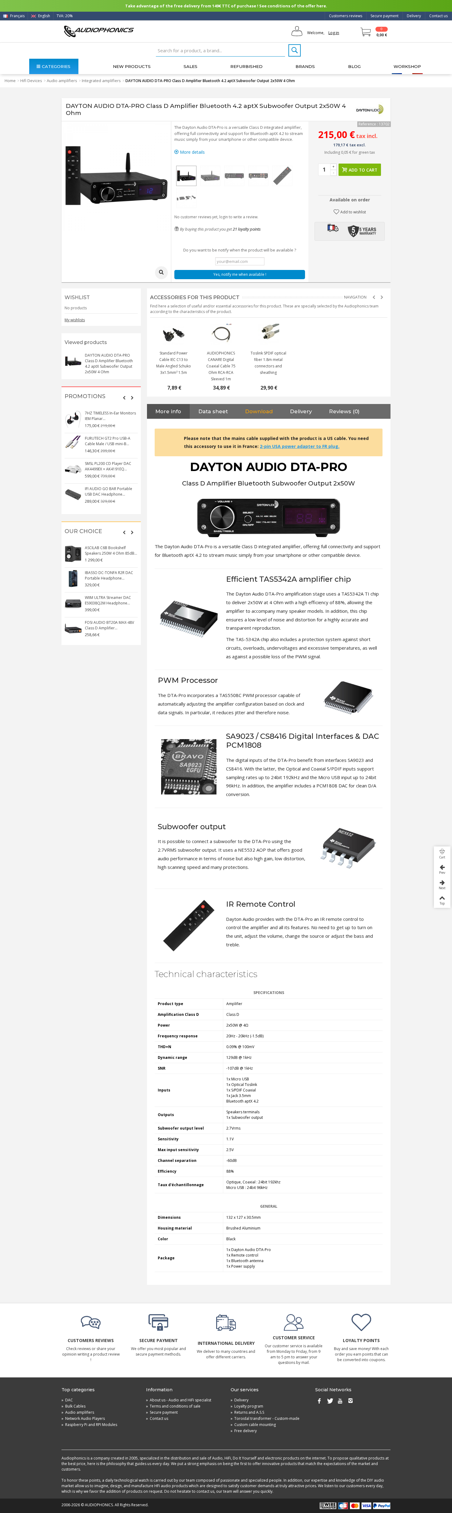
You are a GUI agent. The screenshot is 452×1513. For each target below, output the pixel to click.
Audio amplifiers (62, 80)
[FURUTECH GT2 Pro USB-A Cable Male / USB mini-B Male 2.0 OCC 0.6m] (73, 444)
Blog (354, 66)
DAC (67, 1400)
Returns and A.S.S (247, 1412)
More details (192, 152)
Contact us (438, 15)
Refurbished (246, 66)
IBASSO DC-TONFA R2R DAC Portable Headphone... (109, 575)
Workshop (407, 66)
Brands (305, 66)
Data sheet (213, 411)
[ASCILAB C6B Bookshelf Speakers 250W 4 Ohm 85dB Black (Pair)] (73, 553)
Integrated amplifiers (101, 80)
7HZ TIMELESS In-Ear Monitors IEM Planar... (110, 415)
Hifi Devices (31, 80)
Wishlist (77, 297)
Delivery (414, 15)
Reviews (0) (344, 411)
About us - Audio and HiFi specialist (178, 1400)
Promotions (85, 396)
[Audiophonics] (99, 31)
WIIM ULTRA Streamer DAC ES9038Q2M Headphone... (108, 600)
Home (10, 80)
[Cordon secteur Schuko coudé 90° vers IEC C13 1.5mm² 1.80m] (173, 334)
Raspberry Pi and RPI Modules (89, 1424)
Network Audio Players (83, 1418)
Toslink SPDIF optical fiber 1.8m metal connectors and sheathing (268, 363)
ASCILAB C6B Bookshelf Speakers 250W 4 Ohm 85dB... (111, 550)
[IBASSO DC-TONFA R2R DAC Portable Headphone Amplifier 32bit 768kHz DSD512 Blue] (73, 578)
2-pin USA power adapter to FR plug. (299, 446)
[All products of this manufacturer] (369, 109)
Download (259, 411)
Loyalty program (247, 1406)
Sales (190, 66)
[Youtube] (340, 1401)
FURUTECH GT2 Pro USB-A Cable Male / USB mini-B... (107, 441)
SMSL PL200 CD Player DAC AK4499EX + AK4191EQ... (108, 466)
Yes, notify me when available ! (239, 274)
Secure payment (384, 15)
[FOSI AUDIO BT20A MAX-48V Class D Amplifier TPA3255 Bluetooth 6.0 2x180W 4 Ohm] (73, 628)
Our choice (83, 531)
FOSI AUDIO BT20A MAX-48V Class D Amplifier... (109, 625)
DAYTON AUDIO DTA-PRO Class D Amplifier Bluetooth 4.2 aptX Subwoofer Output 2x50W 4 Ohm (109, 363)
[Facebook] (319, 1401)
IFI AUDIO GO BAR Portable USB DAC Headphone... (108, 491)
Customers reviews (345, 15)
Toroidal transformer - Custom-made (265, 1418)
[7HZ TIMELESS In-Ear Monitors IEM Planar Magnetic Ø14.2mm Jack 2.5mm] (73, 419)
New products (132, 66)
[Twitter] (330, 1401)
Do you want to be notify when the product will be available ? (239, 250)
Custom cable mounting (253, 1424)
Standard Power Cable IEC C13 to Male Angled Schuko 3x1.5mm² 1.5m (173, 363)
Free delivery (244, 1430)
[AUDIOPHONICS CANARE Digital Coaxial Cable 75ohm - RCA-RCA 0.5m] (221, 334)
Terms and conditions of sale (173, 1406)
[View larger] (161, 272)
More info (168, 411)
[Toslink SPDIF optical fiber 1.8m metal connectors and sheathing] (268, 334)
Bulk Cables (73, 1406)
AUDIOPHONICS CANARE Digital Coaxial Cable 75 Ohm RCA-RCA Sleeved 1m (221, 366)
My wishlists (75, 320)
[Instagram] (351, 1401)
